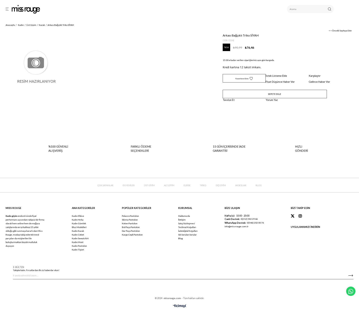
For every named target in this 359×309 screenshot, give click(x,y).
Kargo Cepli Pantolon (132, 234)
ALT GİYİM (169, 185)
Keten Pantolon (129, 223)
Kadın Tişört (78, 249)
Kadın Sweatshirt (80, 238)
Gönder (350, 275)
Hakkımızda (184, 216)
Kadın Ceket (78, 234)
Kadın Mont (77, 242)
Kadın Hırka (77, 219)
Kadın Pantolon (79, 245)
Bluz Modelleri (79, 227)
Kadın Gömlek (79, 223)
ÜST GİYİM (149, 185)
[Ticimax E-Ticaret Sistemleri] (179, 306)
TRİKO (203, 185)
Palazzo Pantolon (130, 216)
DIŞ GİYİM (221, 185)
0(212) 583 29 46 (249, 219)
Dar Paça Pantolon (131, 231)
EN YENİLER (129, 185)
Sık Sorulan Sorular (187, 234)
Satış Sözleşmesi (186, 223)
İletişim (182, 219)
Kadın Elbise (78, 216)
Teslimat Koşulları (187, 227)
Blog (180, 238)
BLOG (259, 185)
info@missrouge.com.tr (236, 226)
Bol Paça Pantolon (131, 227)
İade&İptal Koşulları (188, 231)
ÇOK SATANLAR (105, 185)
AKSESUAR (240, 185)
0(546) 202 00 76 (255, 222)
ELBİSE (187, 185)
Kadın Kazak (78, 231)
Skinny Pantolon (130, 219)
